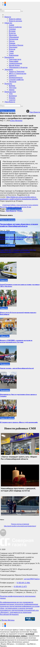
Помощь (12, 43)
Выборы (12, 86)
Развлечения (13, 55)
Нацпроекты (9, 57)
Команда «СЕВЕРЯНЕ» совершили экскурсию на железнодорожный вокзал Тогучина (16, 341)
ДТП (11, 94)
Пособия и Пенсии (16, 45)
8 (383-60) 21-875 (20, 586)
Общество (8, 23)
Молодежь (13, 35)
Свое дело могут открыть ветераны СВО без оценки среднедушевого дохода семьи (18, 251)
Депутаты (12, 88)
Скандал (12, 100)
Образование (14, 37)
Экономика (8, 69)
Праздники (13, 47)
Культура (12, 33)
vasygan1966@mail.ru (32, 579)
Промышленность (16, 77)
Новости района (15, 19)
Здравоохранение (15, 63)
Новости (7, 17)
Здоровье (12, 29)
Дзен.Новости (9, 102)
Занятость (12, 75)
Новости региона (15, 21)
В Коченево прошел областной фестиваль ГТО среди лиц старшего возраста (19, 238)
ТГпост (20, 211)
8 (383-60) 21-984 (23, 583)
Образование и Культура (18, 67)
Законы (11, 90)
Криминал (13, 96)
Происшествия (10, 92)
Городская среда (15, 59)
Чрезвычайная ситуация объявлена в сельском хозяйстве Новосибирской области (19, 225)
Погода (11, 41)
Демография (13, 61)
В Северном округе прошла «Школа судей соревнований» (19, 422)
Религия (12, 49)
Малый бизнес (14, 65)
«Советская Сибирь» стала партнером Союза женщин (20, 205)
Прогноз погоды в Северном (20, 524)
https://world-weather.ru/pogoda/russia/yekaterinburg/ (20, 526)
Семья (11, 51)
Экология (12, 81)
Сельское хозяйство (16, 79)
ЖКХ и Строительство (17, 73)
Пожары (12, 98)
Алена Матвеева (16, 120)
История (12, 31)
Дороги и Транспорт (16, 71)
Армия (11, 25)
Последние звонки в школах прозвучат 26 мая (15, 207)
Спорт (11, 53)
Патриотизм (13, 39)
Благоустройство (15, 27)
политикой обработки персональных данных (17, 635)
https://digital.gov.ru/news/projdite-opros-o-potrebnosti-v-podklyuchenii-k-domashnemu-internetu (19, 198)
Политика (8, 84)
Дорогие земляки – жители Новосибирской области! (17, 368)
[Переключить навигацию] (1, 9)
